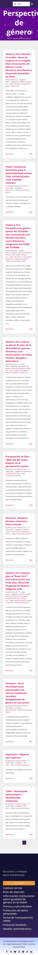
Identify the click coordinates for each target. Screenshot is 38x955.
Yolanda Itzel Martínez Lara (17, 186)
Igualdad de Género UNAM (17, 706)
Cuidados (22, 82)
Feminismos (10, 190)
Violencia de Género (18, 368)
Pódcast (8, 255)
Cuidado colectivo (20, 600)
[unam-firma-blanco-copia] (8, 858)
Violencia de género (12, 373)
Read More (9, 154)
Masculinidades (11, 710)
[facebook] (7, 952)
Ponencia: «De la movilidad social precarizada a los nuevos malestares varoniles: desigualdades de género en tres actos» (18, 693)
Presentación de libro (13, 473)
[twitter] (11, 952)
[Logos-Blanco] (7, 3)
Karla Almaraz (12, 80)
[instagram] (19, 952)
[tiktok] (27, 952)
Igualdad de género (25, 253)
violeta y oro (15, 86)
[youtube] (15, 952)
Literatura (22, 594)
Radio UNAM (16, 255)
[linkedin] (31, 952)
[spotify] (23, 952)
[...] (27, 148)
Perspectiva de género (20, 259)
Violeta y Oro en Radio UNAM (15, 261)
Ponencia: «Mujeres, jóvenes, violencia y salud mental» (17, 521)
